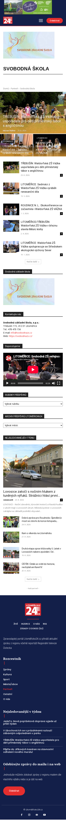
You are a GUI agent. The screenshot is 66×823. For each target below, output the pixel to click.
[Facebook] (22, 815)
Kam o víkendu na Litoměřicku (37, 533)
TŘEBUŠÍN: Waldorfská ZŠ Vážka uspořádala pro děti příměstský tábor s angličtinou (40, 167)
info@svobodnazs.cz (21, 332)
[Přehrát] (7, 383)
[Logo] (7, 20)
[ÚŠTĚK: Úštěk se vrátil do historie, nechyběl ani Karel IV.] (11, 568)
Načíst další (32, 261)
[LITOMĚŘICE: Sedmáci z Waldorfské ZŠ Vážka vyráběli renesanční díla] (16, 145)
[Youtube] (44, 815)
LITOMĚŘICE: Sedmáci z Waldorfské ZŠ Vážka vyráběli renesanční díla (38, 188)
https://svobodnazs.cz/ (20, 336)
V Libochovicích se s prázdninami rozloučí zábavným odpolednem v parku (27, 732)
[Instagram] (29, 815)
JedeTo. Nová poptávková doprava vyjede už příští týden (30, 723)
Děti (5, 111)
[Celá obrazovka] (58, 383)
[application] (33, 369)
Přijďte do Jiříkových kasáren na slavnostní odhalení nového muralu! (28, 751)
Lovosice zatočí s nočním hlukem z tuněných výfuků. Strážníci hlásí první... (31, 493)
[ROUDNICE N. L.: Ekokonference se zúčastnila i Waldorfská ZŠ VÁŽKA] (11, 209)
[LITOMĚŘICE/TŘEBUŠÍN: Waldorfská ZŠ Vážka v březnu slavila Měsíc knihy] (11, 226)
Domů (6, 88)
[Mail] (37, 815)
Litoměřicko (42, 138)
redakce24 (8, 500)
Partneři (14, 88)
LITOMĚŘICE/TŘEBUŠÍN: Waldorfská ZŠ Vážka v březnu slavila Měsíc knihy (39, 225)
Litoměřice (8, 141)
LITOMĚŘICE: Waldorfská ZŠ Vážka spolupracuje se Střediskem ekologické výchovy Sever (41, 246)
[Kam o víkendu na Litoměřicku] (11, 537)
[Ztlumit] (53, 383)
